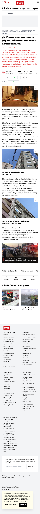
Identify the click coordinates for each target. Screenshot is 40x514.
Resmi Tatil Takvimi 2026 (9, 450)
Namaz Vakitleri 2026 (29, 335)
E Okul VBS (26, 344)
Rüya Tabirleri (27, 381)
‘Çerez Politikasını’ (23, 500)
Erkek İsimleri (26, 409)
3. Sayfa (18, 30)
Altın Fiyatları (7, 359)
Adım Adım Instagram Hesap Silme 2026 (10, 446)
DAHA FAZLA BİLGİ (10, 505)
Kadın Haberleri (7, 351)
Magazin (35, 9)
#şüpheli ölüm (13, 271)
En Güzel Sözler (27, 402)
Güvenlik (22, 12)
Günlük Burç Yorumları (29, 348)
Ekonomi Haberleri (8, 337)
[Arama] (2, 2)
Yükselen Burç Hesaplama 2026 (8, 434)
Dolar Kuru (6, 362)
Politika (4, 12)
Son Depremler (27, 351)
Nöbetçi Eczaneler (28, 339)
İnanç (29, 12)
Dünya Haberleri (8, 346)
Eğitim (16, 12)
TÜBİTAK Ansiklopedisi (29, 389)
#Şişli (4, 271)
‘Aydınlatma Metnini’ (10, 501)
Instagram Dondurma (29, 362)
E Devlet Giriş (26, 346)
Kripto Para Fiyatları (9, 366)
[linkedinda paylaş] (11, 77)
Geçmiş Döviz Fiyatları (10, 439)
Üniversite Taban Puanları (27, 377)
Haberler (4, 30)
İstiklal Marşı (26, 341)
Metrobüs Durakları (28, 404)
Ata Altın (5, 391)
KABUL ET (23, 505)
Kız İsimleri (26, 411)
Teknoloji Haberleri (8, 353)
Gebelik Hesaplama (9, 431)
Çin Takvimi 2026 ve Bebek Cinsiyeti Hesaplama (9, 425)
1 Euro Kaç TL (7, 400)
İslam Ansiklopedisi (28, 387)
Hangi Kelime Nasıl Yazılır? (28, 398)
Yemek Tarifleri (7, 372)
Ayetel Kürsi (6, 375)
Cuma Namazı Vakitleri (29, 337)
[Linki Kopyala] (26, 77)
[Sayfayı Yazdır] (22, 77)
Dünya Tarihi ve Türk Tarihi (28, 384)
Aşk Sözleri (6, 379)
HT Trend (35, 12)
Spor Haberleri (7, 344)
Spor (28, 9)
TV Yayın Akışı (26, 360)
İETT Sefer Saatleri (8, 429)
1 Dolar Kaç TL (7, 398)
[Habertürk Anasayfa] (20, 3)
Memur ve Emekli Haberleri (8, 356)
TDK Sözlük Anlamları (29, 375)
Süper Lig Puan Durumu (10, 405)
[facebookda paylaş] (3, 77)
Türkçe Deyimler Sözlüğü (8, 420)
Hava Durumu (27, 353)
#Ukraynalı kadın (27, 271)
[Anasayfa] (6, 328)
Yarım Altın (6, 388)
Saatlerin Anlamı (8, 377)
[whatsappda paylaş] (15, 77)
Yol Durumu (26, 355)
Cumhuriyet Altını (8, 393)
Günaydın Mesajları (9, 382)
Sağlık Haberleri (8, 348)
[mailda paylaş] (19, 77)
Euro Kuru (6, 364)
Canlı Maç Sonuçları (9, 402)
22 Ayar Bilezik (7, 395)
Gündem (6, 8)
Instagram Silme (28, 365)
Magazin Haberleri (8, 341)
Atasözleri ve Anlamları (10, 417)
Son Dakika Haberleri (9, 332)
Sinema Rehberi (27, 358)
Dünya (22, 9)
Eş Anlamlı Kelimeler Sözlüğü (28, 394)
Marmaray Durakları (28, 406)
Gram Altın (6, 384)
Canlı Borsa (26, 332)
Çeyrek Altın (6, 386)
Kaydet (30, 467)
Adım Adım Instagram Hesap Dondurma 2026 (10, 442)
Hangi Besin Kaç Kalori (29, 392)
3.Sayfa (10, 12)
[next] (37, 300)
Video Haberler (27, 372)
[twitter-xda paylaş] (7, 77)
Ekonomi (15, 9)
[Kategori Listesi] (37, 2)
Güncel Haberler (8, 339)
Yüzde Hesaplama (8, 437)
